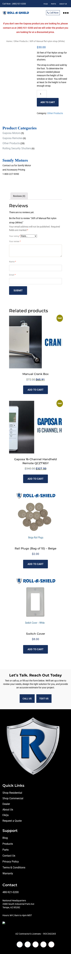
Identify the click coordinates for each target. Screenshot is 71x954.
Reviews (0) (19, 196)
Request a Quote (12, 820)
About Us (7, 809)
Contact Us (8, 855)
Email (12, 275)
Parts (5, 849)
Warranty (7, 873)
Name (12, 262)
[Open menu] (66, 13)
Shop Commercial (12, 798)
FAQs (5, 815)
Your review (15, 241)
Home (9, 41)
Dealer (6, 804)
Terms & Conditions (13, 867)
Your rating (14, 236)
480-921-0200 (10, 892)
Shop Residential (12, 792)
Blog (5, 837)
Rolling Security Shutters (16, 148)
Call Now (54, 12)
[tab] (19, 196)
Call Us (27, 698)
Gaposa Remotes (12, 138)
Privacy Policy (10, 861)
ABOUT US (63, 4)
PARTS (53, 4)
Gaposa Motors (11, 133)
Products (7, 843)
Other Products (21, 41)
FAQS (46, 4)
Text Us (44, 698)
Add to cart (47, 102)
